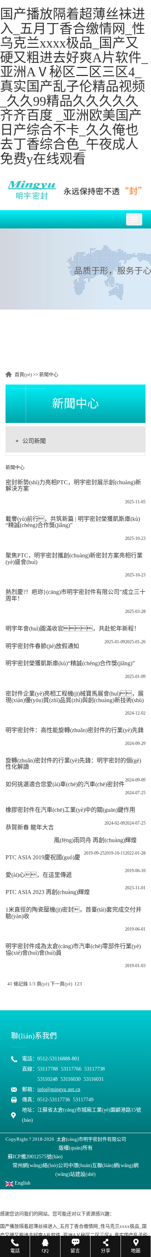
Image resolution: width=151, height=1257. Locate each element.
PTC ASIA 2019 (24, 857)
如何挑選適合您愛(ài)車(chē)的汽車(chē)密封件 (65, 784)
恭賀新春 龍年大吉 (29, 827)
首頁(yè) (23, 374)
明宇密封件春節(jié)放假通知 (42, 646)
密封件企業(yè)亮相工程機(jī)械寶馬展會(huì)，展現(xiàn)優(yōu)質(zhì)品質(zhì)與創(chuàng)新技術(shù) (74, 696)
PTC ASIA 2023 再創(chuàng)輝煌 (47, 892)
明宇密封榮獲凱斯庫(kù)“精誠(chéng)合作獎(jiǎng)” (70, 663)
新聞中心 (48, 374)
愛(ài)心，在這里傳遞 (38, 875)
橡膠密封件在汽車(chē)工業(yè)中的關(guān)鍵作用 (70, 810)
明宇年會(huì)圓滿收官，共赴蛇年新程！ (72, 628)
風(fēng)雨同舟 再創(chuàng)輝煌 (95, 840)
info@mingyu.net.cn (58, 1089)
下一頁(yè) (61, 984)
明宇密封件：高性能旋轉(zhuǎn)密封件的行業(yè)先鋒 (74, 730)
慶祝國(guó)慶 (62, 857)
